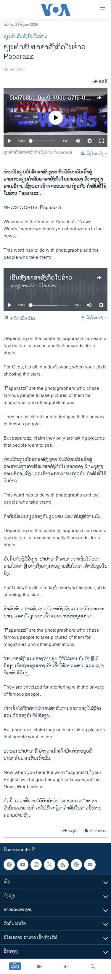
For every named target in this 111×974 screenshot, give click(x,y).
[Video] (39, 966)
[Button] (100, 81)
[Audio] (66, 966)
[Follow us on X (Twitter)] (49, 864)
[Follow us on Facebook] (9, 864)
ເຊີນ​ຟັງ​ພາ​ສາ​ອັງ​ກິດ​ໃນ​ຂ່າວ (40, 278)
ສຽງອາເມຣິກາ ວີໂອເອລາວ (36, 285)
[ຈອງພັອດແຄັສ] (89, 864)
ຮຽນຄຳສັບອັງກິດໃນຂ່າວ (25, 36)
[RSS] (63, 864)
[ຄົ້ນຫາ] (93, 966)
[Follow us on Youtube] (22, 864)
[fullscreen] (101, 141)
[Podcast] (76, 864)
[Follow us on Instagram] (36, 864)
